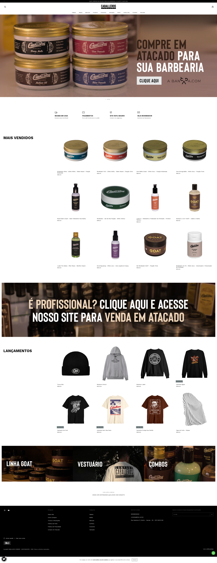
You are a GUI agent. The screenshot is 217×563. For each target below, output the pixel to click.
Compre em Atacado (54, 529)
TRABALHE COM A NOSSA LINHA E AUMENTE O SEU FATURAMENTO (108, 1)
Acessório (103, 12)
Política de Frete (52, 523)
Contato (135, 12)
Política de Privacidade (54, 526)
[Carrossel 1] (108, 56)
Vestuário (111, 12)
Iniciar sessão (9, 538)
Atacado (142, 12)
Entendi (134, 559)
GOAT (119, 12)
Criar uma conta (20, 538)
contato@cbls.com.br (137, 517)
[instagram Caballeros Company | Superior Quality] (4, 510)
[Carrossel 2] (108, 464)
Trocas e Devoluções (54, 520)
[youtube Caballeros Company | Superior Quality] (8, 510)
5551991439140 (135, 514)
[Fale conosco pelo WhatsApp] (213, 553)
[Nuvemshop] (208, 549)
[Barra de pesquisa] (5, 7)
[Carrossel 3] (179, 464)
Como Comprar (52, 517)
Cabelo (74, 12)
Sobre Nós (127, 12)
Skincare (87, 12)
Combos (95, 12)
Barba (80, 12)
